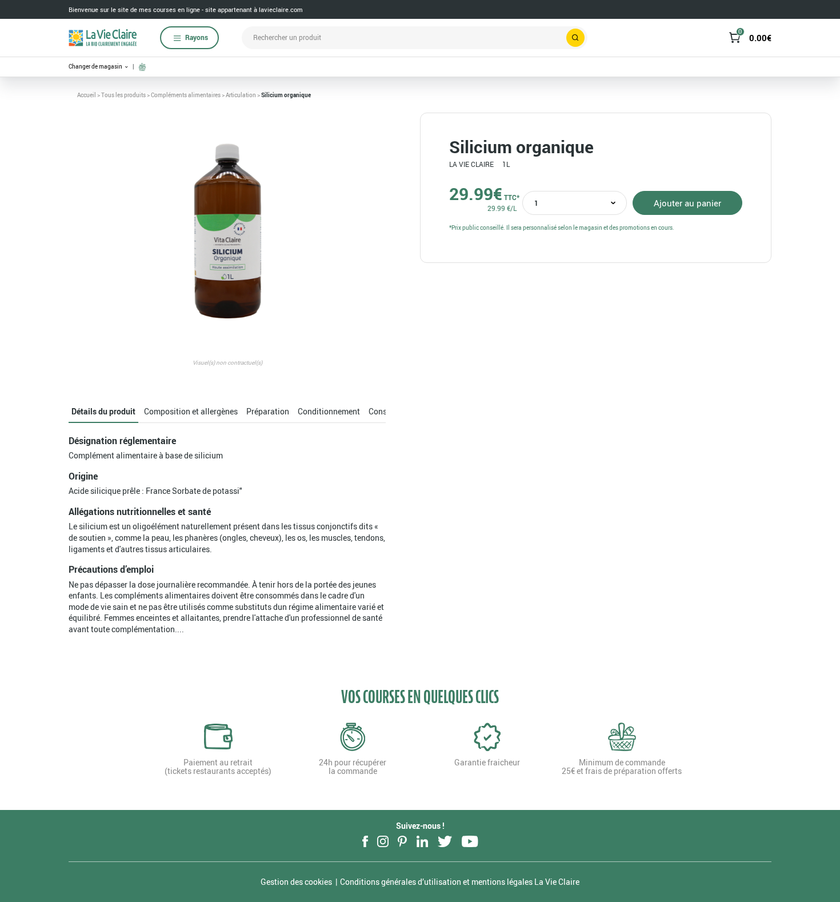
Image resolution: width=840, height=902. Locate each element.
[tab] (103, 411)
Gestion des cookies (296, 881)
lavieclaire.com (281, 9)
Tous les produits (123, 95)
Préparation (267, 411)
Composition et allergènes (191, 411)
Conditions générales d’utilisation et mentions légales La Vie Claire (459, 881)
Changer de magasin (96, 66)
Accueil (86, 95)
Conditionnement (329, 411)
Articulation (241, 95)
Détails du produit (103, 411)
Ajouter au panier (687, 203)
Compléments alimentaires (186, 95)
